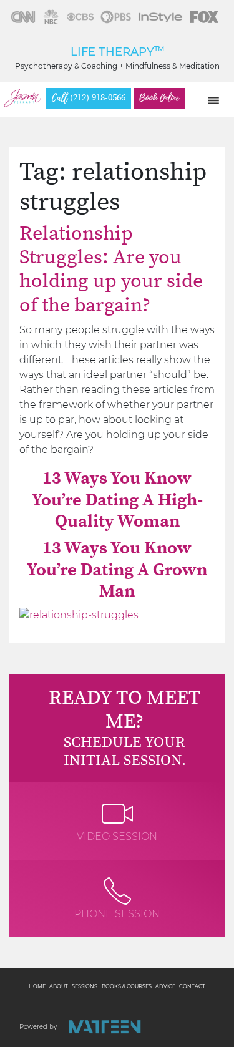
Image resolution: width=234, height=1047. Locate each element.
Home (37, 986)
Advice (165, 986)
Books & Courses (127, 986)
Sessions (84, 986)
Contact (192, 986)
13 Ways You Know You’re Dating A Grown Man (117, 569)
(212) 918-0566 (88, 98)
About (58, 986)
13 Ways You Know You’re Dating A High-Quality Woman (117, 499)
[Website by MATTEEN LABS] (104, 1027)
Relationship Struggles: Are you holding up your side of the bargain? (111, 270)
